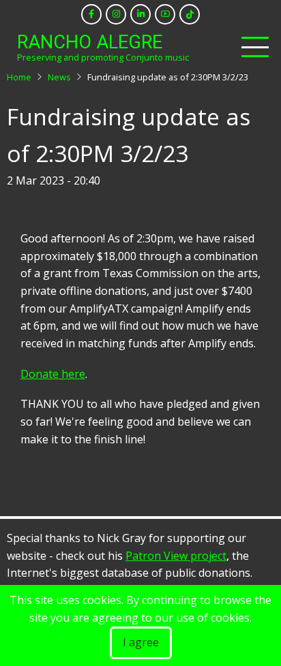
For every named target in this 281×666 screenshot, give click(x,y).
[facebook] (91, 14)
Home (19, 77)
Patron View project (175, 555)
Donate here (52, 373)
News (59, 77)
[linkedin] (140, 14)
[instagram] (116, 14)
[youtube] (165, 14)
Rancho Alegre (89, 42)
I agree (141, 642)
